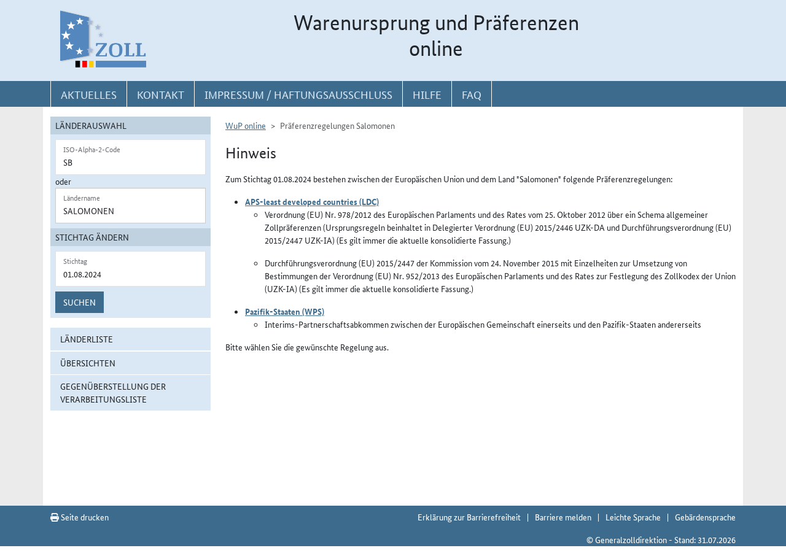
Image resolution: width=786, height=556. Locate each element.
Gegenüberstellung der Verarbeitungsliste (113, 392)
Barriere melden (563, 517)
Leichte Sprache (633, 517)
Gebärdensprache (705, 517)
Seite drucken (84, 517)
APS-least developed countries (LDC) (312, 201)
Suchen (79, 302)
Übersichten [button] (87, 363)
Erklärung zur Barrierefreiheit (469, 517)
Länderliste (86, 339)
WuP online (245, 125)
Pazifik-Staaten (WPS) (284, 311)
